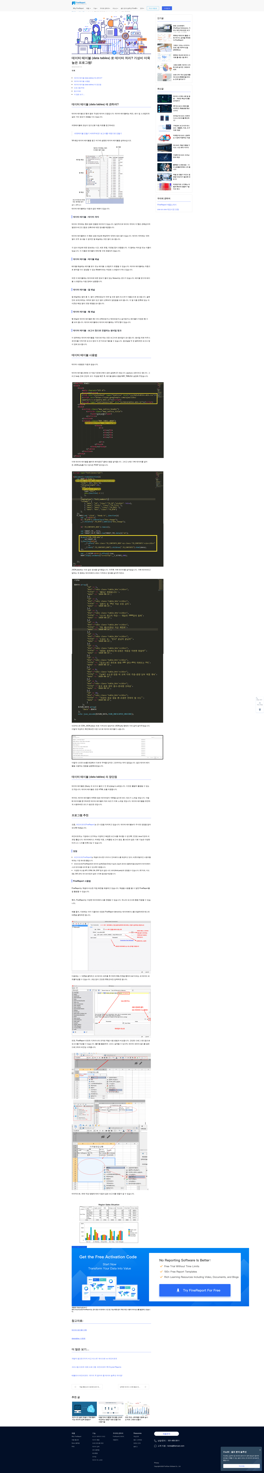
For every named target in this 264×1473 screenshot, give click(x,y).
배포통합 (95, 1453)
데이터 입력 (95, 1446)
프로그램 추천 (79, 88)
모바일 (94, 1457)
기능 (94, 8)
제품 (88, 8)
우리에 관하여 (104, 8)
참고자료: (77, 91)
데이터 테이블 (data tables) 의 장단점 (87, 84)
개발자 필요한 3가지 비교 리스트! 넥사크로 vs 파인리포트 (94, 1358)
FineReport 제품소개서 (166, 204)
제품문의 (115, 1440)
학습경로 (136, 1436)
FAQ (73, 1446)
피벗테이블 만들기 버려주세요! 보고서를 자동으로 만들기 (98, 133)
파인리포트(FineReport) (85, 824)
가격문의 (167, 8)
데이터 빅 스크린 (97, 1460)
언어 (141, 8)
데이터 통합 (95, 1440)
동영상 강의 (137, 1443)
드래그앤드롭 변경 (97, 1443)
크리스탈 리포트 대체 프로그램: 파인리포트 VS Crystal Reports (96, 1367)
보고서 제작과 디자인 (98, 1436)
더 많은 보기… (79, 94)
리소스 (115, 8)
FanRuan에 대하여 (118, 1436)
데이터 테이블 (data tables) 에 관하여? (88, 78)
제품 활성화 (75, 1440)
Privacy (156, 1463)
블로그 (136, 1446)
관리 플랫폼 (95, 1450)
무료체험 (242, 1466)
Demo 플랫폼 (76, 1443)
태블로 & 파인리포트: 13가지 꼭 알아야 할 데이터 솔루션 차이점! (97, 1375)
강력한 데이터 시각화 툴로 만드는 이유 (132, 1387)
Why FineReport (78, 8)
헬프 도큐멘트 (138, 1440)
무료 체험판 (153, 8)
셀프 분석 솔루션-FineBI (128, 8)
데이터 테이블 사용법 (82, 81)
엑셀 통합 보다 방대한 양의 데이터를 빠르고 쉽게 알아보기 (98, 1387)
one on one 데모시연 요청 (168, 209)
